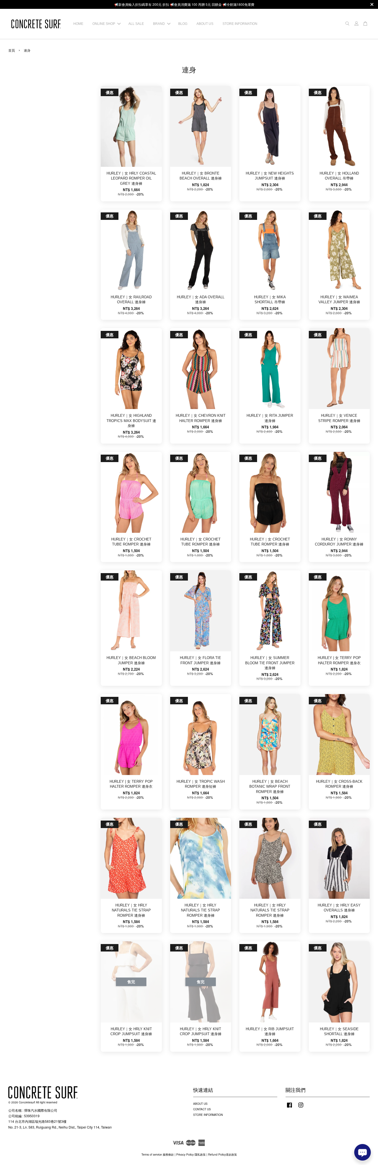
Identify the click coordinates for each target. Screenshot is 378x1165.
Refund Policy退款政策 (222, 1154)
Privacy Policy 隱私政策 (191, 1154)
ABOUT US (204, 24)
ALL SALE (136, 24)
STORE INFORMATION (239, 24)
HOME (78, 24)
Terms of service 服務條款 (157, 1154)
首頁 (11, 50)
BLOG (182, 24)
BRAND (159, 24)
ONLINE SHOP (103, 24)
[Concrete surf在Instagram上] (301, 1108)
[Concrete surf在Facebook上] (289, 1108)
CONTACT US (202, 1109)
